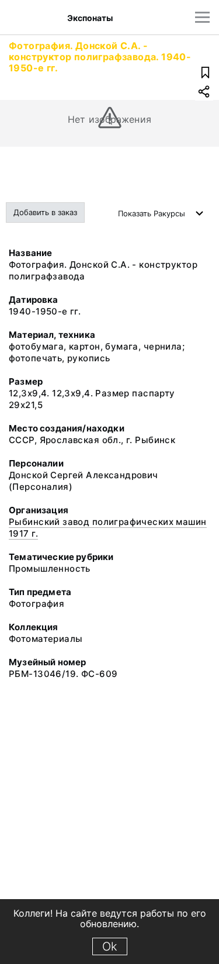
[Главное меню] (202, 17)
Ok (109, 946)
